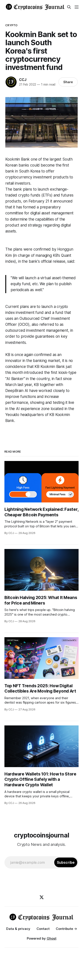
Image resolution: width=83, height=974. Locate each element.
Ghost (51, 938)
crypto (11, 25)
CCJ (22, 79)
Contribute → (66, 929)
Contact (43, 929)
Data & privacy (18, 929)
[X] (41, 897)
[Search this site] (69, 7)
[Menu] (76, 7)
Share (68, 82)
